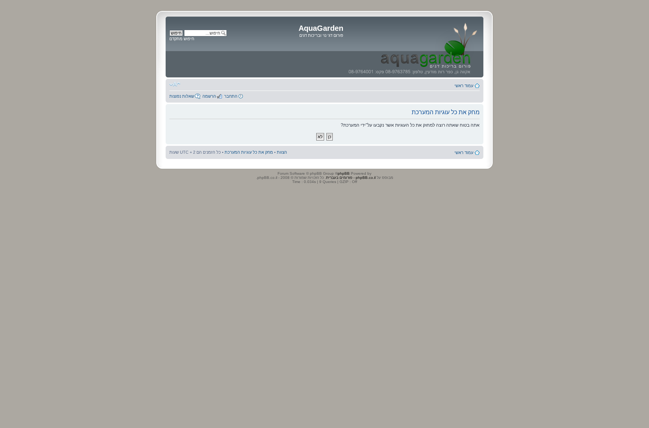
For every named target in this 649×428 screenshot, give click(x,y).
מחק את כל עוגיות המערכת (249, 152)
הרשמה (209, 96)
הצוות (282, 152)
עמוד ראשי (463, 85)
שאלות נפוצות (181, 96)
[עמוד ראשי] (412, 47)
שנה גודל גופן (174, 84)
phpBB (344, 173)
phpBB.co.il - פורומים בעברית (351, 177)
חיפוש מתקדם (181, 38)
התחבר (230, 96)
